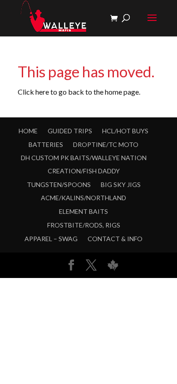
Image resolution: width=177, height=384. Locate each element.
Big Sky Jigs (121, 184)
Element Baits (83, 211)
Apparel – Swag (51, 239)
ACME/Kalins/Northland (83, 198)
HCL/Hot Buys (125, 131)
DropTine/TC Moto (105, 144)
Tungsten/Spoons (59, 184)
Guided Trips (70, 131)
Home (28, 131)
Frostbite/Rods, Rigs (83, 225)
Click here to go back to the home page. (79, 91)
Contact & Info (115, 239)
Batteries (46, 144)
